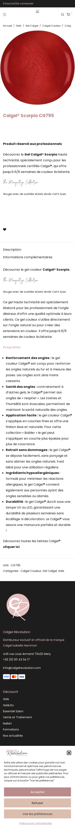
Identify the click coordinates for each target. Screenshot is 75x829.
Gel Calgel (31, 25)
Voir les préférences (37, 814)
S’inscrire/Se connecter (18, 3)
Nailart (7, 723)
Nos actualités (13, 736)
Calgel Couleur (51, 25)
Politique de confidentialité (35, 823)
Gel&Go (8, 705)
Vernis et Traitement (17, 717)
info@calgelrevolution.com (22, 668)
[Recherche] (64, 15)
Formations (11, 729)
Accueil (7, 25)
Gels (18, 25)
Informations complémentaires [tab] (27, 257)
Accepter (38, 792)
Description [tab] (12, 249)
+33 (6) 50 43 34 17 (16, 659)
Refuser (37, 803)
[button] (69, 753)
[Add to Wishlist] (4, 229)
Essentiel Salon (13, 711)
